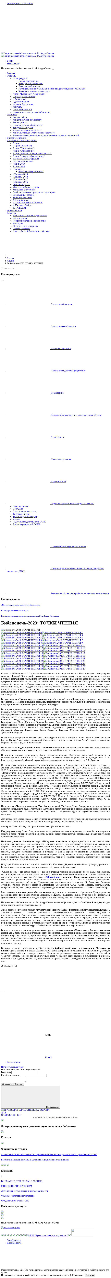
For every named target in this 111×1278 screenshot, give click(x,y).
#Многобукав (52, 877)
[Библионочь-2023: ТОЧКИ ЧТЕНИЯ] (21, 632)
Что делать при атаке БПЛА (15, 1200)
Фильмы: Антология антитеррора (17, 1196)
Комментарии (14, 1062)
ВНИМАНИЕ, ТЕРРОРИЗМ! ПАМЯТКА (22, 1181)
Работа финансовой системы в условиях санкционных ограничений (35, 1159)
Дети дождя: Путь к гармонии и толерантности (24, 1191)
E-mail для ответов (10, 1075)
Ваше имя (6, 1072)
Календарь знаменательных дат (14, 610)
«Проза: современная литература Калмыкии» (20, 605)
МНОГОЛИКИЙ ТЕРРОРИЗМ (16, 1186)
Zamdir (48, 1057)
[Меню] (2, 280)
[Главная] (28, 255)
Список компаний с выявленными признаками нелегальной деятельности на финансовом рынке (49, 1154)
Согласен (90, 1275)
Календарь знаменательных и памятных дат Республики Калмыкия (30, 616)
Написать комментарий (12, 1067)
